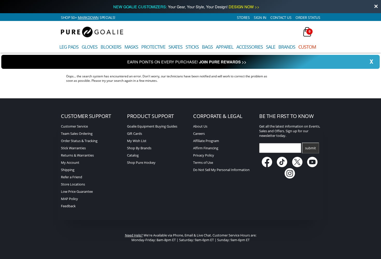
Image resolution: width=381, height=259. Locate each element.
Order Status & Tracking (79, 140)
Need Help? (134, 235)
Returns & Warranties (77, 155)
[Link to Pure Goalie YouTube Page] (312, 166)
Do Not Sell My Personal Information (221, 169)
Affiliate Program (206, 140)
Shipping (67, 169)
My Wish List (136, 140)
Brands (286, 47)
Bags (207, 47)
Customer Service (74, 126)
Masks (131, 47)
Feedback (68, 206)
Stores (243, 17)
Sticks (192, 47)
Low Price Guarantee (77, 191)
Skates (175, 47)
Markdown (88, 17)
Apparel (224, 47)
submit (310, 148)
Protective (153, 47)
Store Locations (73, 184)
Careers (199, 133)
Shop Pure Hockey (141, 162)
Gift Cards (134, 133)
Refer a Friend (71, 177)
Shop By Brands (139, 148)
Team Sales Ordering (77, 133)
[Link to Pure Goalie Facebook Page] (267, 166)
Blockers (111, 47)
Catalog (133, 155)
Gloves (89, 47)
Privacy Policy (203, 155)
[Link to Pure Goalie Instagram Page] (290, 177)
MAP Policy (69, 198)
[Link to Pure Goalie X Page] (297, 166)
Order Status (307, 17)
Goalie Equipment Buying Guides (152, 126)
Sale (270, 47)
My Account (70, 162)
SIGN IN (260, 17)
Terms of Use (203, 162)
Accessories (249, 47)
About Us (200, 126)
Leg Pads (69, 47)
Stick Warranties (73, 148)
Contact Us (280, 17)
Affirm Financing (205, 148)
